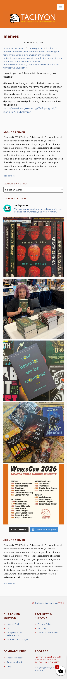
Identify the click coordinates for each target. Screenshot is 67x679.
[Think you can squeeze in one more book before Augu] (33, 432)
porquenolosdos (26, 58)
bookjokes (17, 51)
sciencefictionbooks (13, 61)
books (41, 51)
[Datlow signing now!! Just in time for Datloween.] (33, 309)
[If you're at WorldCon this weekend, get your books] (33, 494)
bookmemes (31, 51)
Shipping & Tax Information (14, 633)
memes (46, 55)
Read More (9, 175)
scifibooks (35, 61)
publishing (41, 58)
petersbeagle (10, 58)
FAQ (9, 628)
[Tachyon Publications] (32, 24)
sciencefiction (54, 58)
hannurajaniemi (33, 55)
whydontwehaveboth (14, 68)
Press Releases (14, 657)
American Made (15, 662)
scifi (27, 61)
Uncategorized (35, 48)
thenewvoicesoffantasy (15, 64)
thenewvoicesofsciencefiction (43, 64)
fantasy (7, 55)
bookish (7, 51)
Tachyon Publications (46, 603)
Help (9, 666)
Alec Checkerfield (14, 48)
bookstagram (53, 51)
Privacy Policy (45, 624)
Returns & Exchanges (18, 639)
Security (42, 628)
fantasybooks (18, 55)
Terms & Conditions (48, 632)
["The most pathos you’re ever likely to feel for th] (33, 371)
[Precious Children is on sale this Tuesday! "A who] (33, 247)
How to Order (14, 624)
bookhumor (52, 48)
